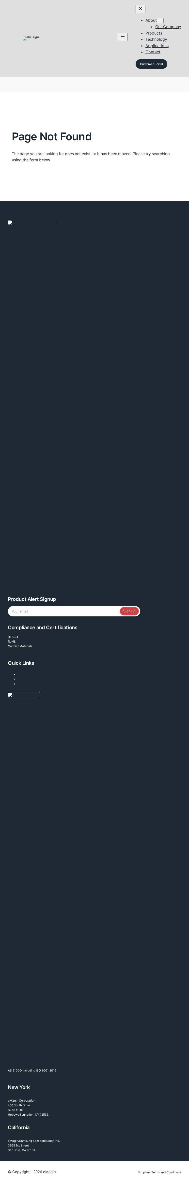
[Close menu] (140, 9)
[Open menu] (123, 37)
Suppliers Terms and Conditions (159, 1172)
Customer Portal (151, 64)
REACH (13, 637)
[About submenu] (160, 20)
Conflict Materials (20, 646)
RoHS (12, 641)
